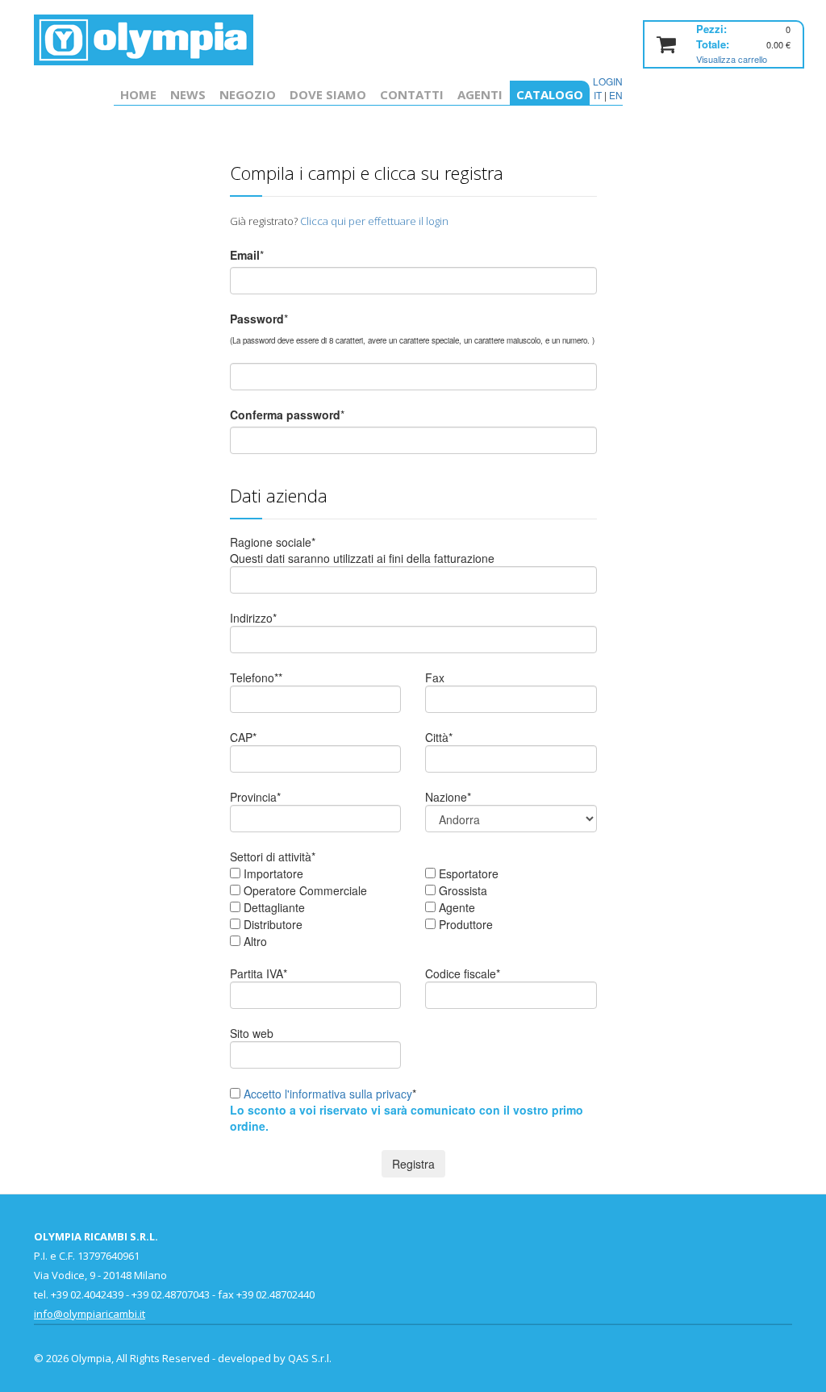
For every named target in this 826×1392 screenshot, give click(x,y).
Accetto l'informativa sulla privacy (328, 1094)
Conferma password (285, 414)
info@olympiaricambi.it (89, 1314)
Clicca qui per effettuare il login (374, 221)
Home (138, 94)
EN (616, 95)
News (188, 94)
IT (598, 95)
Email (245, 255)
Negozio (247, 94)
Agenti (480, 94)
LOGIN (608, 81)
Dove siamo (328, 94)
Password (257, 318)
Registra (413, 1164)
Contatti (412, 94)
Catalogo (549, 94)
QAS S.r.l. (310, 1358)
